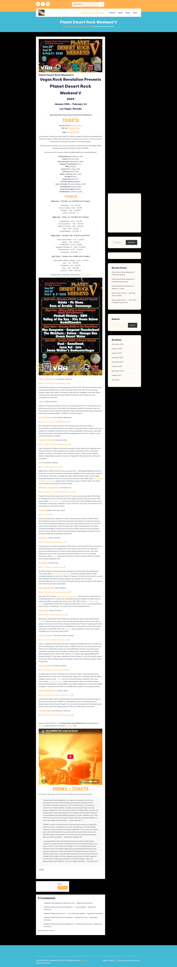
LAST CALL (74, 132)
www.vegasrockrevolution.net (129, 960)
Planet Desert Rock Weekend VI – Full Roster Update (124, 273)
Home (135, 13)
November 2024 (118, 362)
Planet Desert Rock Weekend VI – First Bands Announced (124, 280)
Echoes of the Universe (61, 574)
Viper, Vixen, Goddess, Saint (67, 596)
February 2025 (117, 349)
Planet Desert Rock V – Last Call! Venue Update (123, 294)
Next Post (63, 887)
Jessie (59, 679)
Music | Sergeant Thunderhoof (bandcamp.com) (56, 492)
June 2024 (115, 380)
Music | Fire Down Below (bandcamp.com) (54, 592)
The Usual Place (74, 128)
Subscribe (131, 242)
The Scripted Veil (55, 501)
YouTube (70, 726)
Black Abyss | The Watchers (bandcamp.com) (55, 715)
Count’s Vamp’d (76, 126)
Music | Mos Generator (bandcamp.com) (54, 422)
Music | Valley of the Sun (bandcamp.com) (54, 444)
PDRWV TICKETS (109, 960)
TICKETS (112, 13)
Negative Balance (55, 681)
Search (116, 319)
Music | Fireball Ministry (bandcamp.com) (54, 383)
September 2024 (118, 371)
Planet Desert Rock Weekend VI (92, 13)
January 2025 (117, 353)
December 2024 (118, 357)
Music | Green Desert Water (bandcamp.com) (55, 695)
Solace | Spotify (45, 514)
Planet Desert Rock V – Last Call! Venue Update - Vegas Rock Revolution (77, 913)
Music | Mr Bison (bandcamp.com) (51, 567)
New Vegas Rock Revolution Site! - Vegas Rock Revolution (72, 903)
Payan (55, 556)
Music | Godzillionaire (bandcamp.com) (53, 670)
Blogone (84, 960)
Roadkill (42, 621)
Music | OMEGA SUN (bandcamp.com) (53, 615)
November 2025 (117, 344)
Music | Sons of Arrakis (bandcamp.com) (54, 640)
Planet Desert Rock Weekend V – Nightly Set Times (123, 287)
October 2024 (117, 366)
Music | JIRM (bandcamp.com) (50, 467)
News (120, 13)
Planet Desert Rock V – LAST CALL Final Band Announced (124, 301)
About (127, 13)
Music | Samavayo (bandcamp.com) (52, 542)
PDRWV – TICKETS (70, 788)
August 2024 (116, 375)
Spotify (41, 726)
